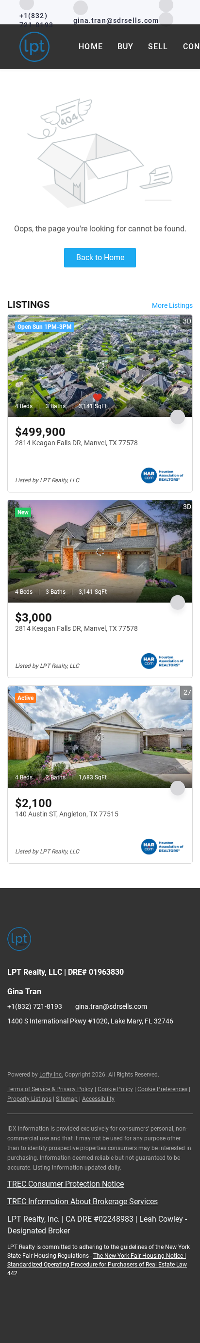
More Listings (172, 305)
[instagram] (166, 18)
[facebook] (14, 1043)
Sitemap (67, 1099)
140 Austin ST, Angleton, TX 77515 (66, 814)
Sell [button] (158, 46)
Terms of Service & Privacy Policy (50, 1089)
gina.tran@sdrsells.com (111, 1006)
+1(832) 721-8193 (34, 1006)
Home (90, 46)
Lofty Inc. (51, 1074)
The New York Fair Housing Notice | (139, 1255)
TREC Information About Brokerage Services (82, 1201)
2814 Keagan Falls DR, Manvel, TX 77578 (76, 443)
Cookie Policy (115, 1089)
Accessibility (98, 1099)
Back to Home (100, 257)
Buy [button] (125, 46)
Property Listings (29, 1099)
